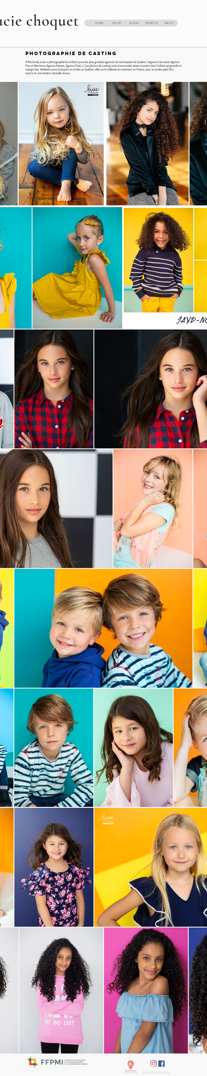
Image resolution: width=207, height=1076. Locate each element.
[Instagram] (153, 1063)
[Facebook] (161, 1063)
